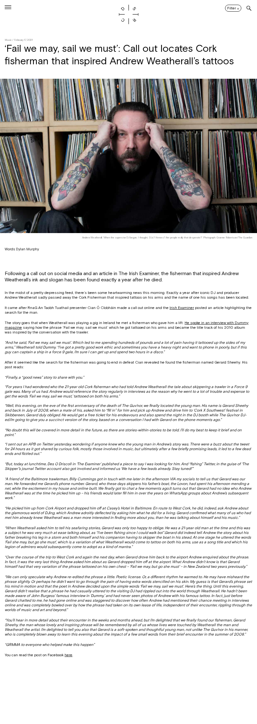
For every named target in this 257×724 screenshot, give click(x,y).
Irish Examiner (182, 308)
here (68, 655)
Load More (128, 693)
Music (8, 40)
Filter (233, 8)
